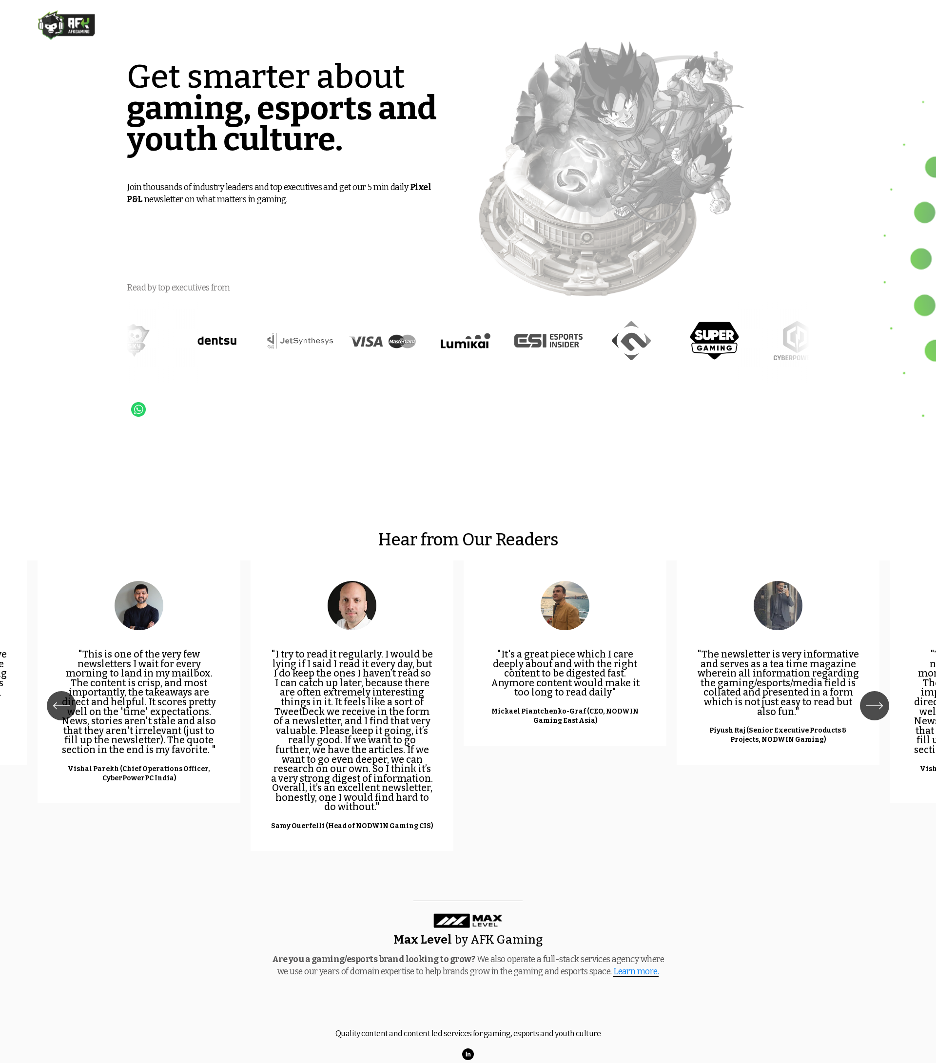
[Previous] (61, 705)
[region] (468, 705)
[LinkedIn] (468, 1054)
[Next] (874, 705)
